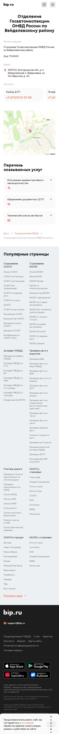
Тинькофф (34, 477)
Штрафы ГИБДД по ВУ (13, 372)
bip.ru (6, 233)
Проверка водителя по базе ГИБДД (39, 448)
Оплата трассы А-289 (11, 521)
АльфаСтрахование (39, 481)
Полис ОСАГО (11, 271)
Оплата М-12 (10, 508)
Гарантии (47, 636)
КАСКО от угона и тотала (38, 318)
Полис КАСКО (36, 271)
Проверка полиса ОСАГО (12, 324)
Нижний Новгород (13, 565)
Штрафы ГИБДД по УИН (13, 379)
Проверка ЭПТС (37, 454)
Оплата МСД (10, 494)
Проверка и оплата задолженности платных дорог (13, 477)
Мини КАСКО (35, 276)
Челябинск (9, 574)
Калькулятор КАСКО (39, 293)
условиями (28, 722)
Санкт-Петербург (12, 547)
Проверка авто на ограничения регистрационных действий (38, 404)
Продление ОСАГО (13, 314)
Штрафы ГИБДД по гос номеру (13, 386)
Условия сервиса (13, 650)
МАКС (32, 509)
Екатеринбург (11, 556)
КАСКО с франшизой (39, 297)
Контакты (9, 640)
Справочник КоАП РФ (14, 400)
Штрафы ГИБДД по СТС (13, 364)
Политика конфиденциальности (21, 645)
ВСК (31, 500)
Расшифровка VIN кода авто (38, 460)
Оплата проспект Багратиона (12, 514)
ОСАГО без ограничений (10, 287)
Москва (7, 542)
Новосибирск (10, 551)
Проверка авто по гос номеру (40, 379)
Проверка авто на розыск (38, 394)
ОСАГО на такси (12, 300)
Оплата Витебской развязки (13, 529)
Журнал (21, 640)
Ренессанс (34, 514)
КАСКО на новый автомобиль (37, 325)
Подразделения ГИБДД (27, 233)
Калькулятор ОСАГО (14, 318)
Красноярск (10, 570)
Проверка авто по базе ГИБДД (38, 365)
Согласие (34, 504)
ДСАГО (7, 305)
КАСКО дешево (37, 343)
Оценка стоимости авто (39, 436)
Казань (7, 561)
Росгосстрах (36, 486)
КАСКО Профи (36, 281)
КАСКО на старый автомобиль (38, 303)
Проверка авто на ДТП (38, 387)
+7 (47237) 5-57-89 (19, 97)
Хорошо (51, 724)
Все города (9, 588)
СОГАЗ (32, 495)
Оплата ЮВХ (10, 503)
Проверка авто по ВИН (38, 372)
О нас (37, 636)
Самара (7, 579)
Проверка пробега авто (38, 429)
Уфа (6, 584)
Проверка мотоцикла (40, 442)
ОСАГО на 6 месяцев (14, 281)
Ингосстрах (35, 491)
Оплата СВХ (10, 499)
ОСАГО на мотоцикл (14, 309)
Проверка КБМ (36, 359)
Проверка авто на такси (38, 414)
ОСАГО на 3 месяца (13, 276)
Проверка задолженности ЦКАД (12, 487)
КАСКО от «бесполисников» (38, 287)
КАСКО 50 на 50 (37, 331)
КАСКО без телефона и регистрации (40, 311)
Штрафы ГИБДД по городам (13, 394)
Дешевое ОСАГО (12, 330)
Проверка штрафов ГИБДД (13, 357)
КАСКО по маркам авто (38, 337)
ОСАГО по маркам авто (13, 294)
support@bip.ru (16, 623)
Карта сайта (35, 640)
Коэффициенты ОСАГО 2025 (12, 336)
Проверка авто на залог (38, 422)
